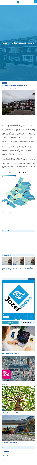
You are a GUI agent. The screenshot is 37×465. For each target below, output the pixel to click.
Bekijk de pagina (6, 316)
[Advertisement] (18, 221)
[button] (12, 319)
